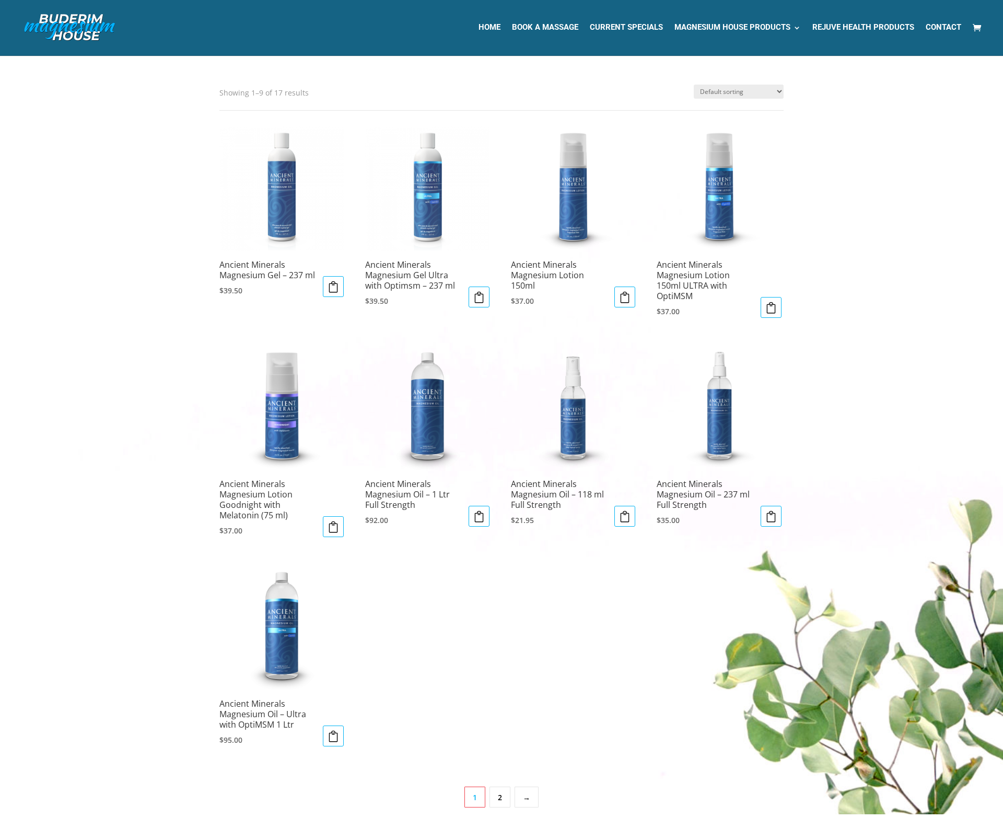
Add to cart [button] (333, 286)
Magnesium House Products (732, 27)
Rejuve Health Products (863, 27)
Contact (943, 27)
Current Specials (626, 27)
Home (489, 27)
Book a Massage (545, 27)
